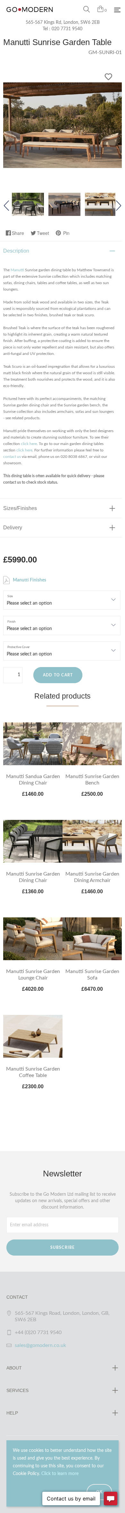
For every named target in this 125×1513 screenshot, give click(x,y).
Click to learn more (60, 1473)
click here (29, 444)
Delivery (12, 527)
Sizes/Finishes (20, 508)
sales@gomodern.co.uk (40, 1345)
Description (16, 251)
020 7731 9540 (67, 29)
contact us (12, 457)
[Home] (29, 16)
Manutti (17, 270)
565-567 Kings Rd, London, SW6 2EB (63, 22)
